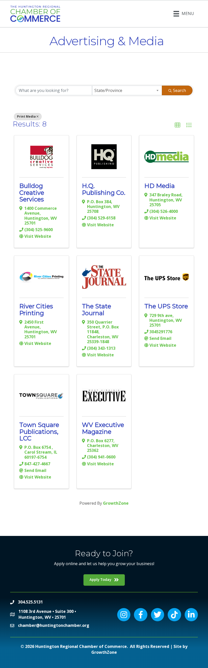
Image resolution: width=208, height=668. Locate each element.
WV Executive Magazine (103, 428)
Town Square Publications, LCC (39, 431)
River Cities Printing (36, 309)
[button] (177, 125)
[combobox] (127, 90)
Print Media (26, 116)
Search (179, 90)
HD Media (159, 185)
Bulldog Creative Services (31, 192)
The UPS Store (166, 306)
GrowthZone (116, 503)
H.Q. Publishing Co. (103, 189)
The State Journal (96, 309)
